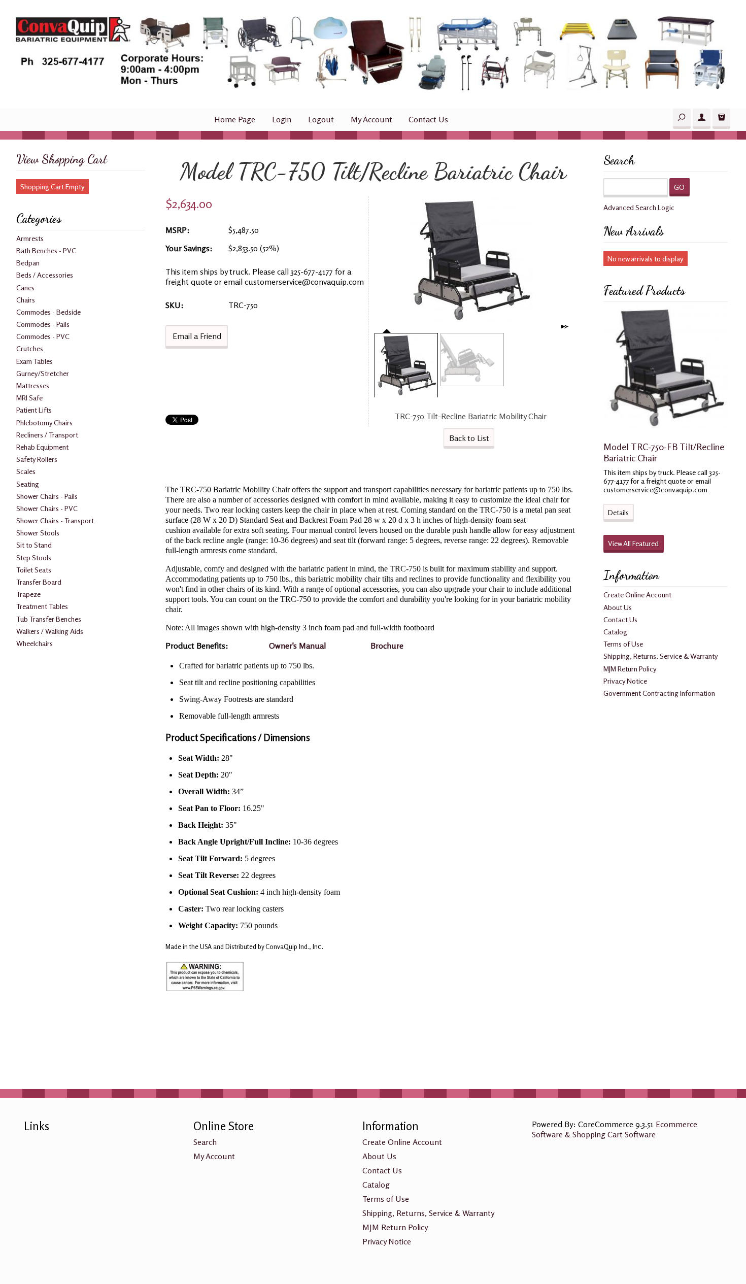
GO (679, 187)
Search (205, 1142)
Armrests (30, 238)
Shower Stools (37, 532)
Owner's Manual (297, 645)
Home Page (234, 119)
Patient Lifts (34, 410)
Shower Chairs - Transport (55, 520)
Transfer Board (38, 582)
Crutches (29, 348)
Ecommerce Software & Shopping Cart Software (614, 1129)
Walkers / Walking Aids (49, 631)
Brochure (386, 645)
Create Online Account (637, 594)
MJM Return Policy (630, 668)
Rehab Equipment (42, 447)
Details (618, 512)
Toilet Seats (33, 569)
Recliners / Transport (47, 434)
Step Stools (33, 557)
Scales (26, 471)
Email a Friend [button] (197, 336)
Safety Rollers (36, 459)
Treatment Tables (42, 606)
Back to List (469, 438)
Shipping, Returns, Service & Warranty (660, 656)
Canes (25, 287)
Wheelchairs (34, 643)
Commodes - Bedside (48, 312)
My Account (371, 119)
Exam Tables (34, 361)
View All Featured (633, 543)
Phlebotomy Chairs (44, 422)
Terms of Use (623, 643)
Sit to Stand (34, 544)
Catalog (615, 631)
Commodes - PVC (43, 336)
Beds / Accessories (44, 275)
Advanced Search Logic (638, 207)
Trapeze (28, 594)
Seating (27, 484)
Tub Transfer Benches (48, 619)
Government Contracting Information (659, 693)
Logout (321, 119)
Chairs (25, 299)
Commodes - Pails (43, 324)
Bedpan (28, 262)
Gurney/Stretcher (42, 373)
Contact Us (428, 119)
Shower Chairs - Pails (47, 496)
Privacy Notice (625, 681)
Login (281, 119)
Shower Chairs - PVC (47, 508)
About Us (617, 607)
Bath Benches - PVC (46, 250)
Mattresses (32, 385)
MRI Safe (29, 397)
